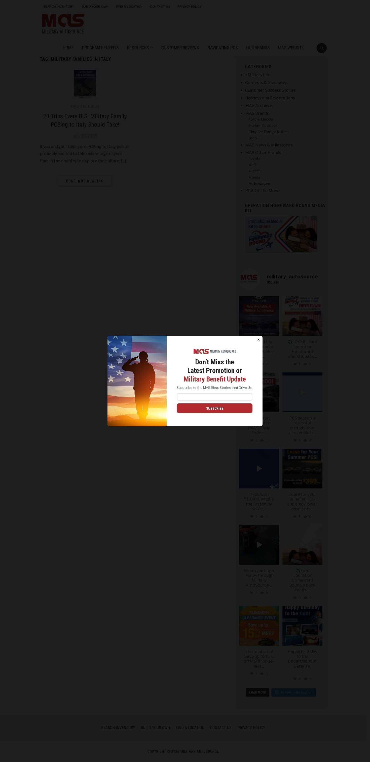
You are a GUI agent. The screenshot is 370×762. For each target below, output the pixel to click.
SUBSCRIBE (214, 408)
